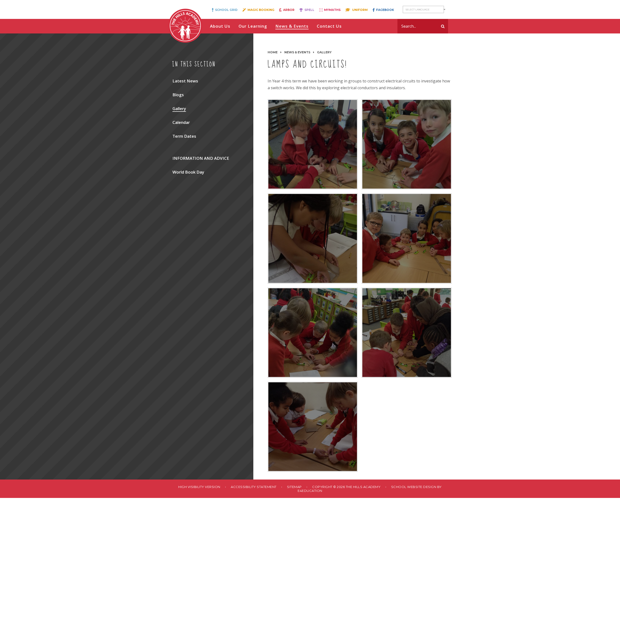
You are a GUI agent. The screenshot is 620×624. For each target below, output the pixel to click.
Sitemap (294, 487)
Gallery (324, 52)
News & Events (297, 52)
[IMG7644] (312, 332)
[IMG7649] (406, 238)
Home (273, 52)
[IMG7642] (312, 426)
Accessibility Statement (254, 487)
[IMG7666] (312, 144)
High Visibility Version (199, 487)
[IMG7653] (312, 238)
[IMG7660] (406, 144)
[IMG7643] (406, 332)
